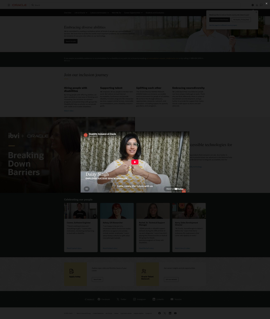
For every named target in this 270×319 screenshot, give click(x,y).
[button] (266, 3)
